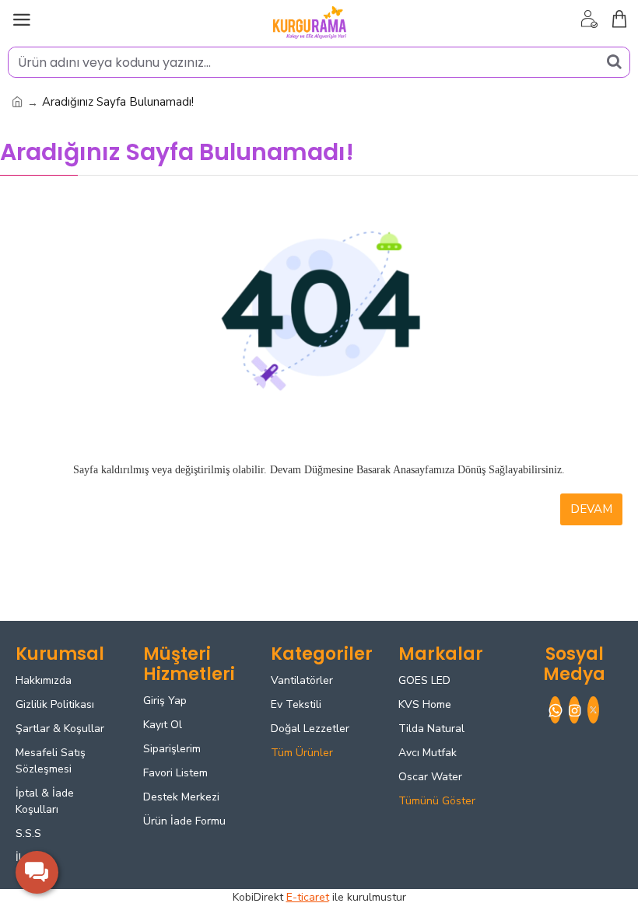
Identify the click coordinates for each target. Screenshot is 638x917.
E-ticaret (307, 897)
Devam (591, 509)
